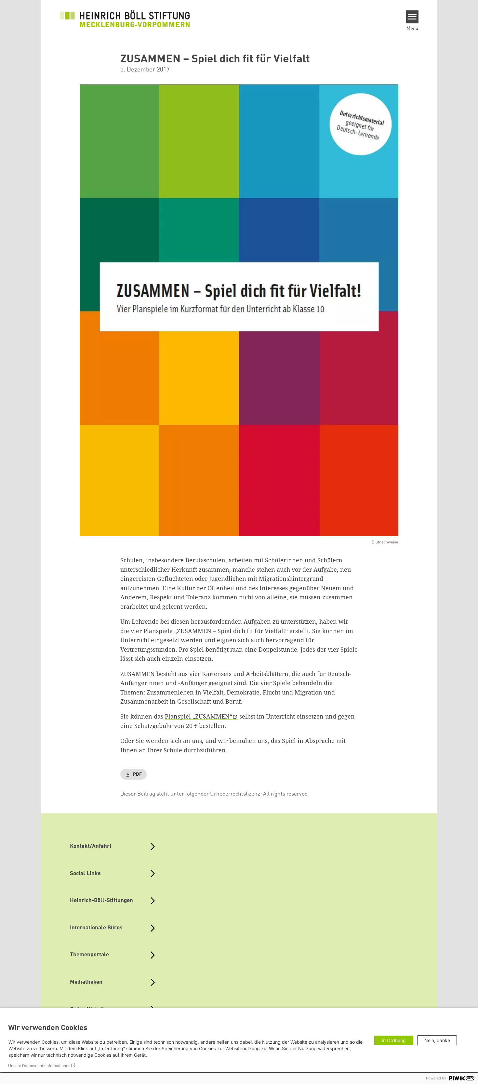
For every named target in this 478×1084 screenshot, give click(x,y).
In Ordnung (394, 1040)
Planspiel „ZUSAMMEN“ (198, 716)
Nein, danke (437, 1040)
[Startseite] (125, 19)
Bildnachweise (385, 542)
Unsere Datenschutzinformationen (39, 1065)
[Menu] (412, 16)
